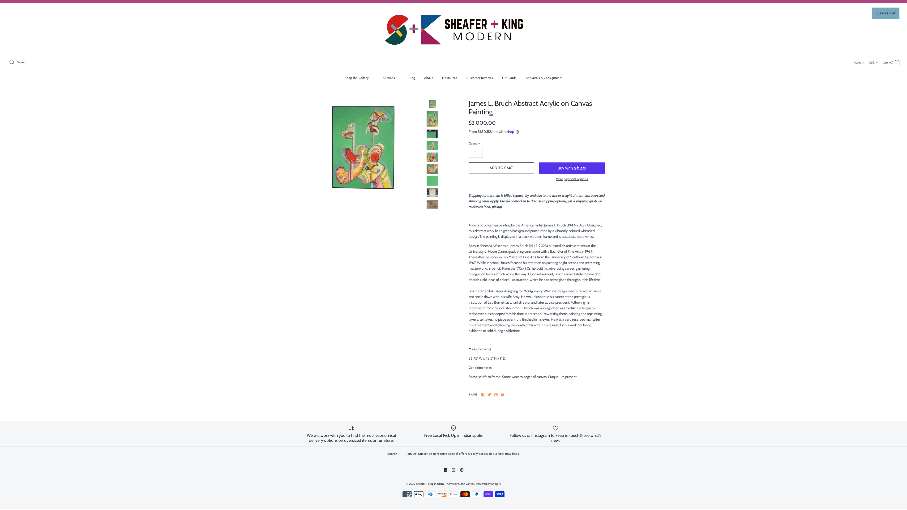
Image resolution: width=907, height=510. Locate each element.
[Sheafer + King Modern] (453, 10)
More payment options (572, 179)
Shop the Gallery (359, 78)
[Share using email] (502, 394)
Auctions (391, 78)
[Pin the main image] (496, 394)
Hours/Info (449, 78)
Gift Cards (509, 78)
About (428, 78)
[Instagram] (453, 470)
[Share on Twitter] (489, 394)
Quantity (474, 143)
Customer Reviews (479, 78)
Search (392, 453)
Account (859, 62)
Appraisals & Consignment (544, 78)
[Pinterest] (461, 470)
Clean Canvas (466, 483)
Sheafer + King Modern (430, 483)
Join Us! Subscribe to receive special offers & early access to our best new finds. (463, 453)
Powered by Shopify (488, 483)
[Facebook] (445, 470)
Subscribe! (886, 13)
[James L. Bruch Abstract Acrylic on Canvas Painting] (363, 148)
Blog (412, 78)
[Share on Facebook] (482, 394)
